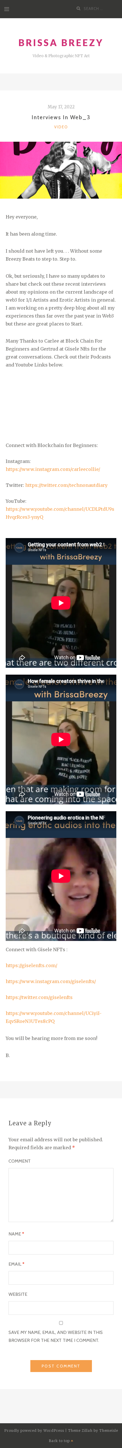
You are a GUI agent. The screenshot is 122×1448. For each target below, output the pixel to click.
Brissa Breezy (61, 42)
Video (61, 127)
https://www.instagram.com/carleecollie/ (53, 469)
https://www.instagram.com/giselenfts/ (51, 981)
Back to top (60, 1441)
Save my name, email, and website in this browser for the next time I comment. (56, 1336)
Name (16, 1234)
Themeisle (108, 1430)
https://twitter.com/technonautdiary (66, 485)
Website (18, 1294)
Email (16, 1264)
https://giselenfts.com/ (31, 965)
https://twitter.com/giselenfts (39, 997)
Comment (20, 1161)
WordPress (53, 1430)
